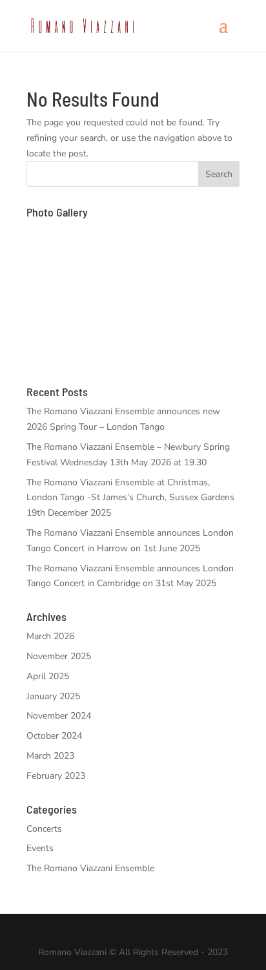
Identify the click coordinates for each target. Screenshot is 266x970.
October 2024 (54, 736)
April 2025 (47, 676)
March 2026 (50, 636)
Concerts (44, 829)
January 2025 (53, 696)
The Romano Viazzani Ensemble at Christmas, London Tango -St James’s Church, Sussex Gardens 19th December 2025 (130, 498)
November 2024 (58, 716)
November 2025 (58, 656)
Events (40, 848)
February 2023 (55, 776)
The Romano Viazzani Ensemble (90, 868)
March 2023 (50, 756)
